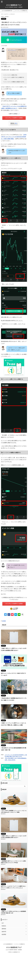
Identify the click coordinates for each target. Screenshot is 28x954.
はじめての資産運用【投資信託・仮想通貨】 (14, 949)
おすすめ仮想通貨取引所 (7, 10)
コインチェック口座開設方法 (21, 10)
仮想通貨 (4, 620)
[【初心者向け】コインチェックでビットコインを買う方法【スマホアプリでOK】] (15, 614)
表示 (16, 123)
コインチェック (12, 50)
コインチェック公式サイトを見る (14, 117)
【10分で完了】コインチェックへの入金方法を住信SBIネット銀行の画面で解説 (14, 136)
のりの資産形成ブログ (14, 5)
